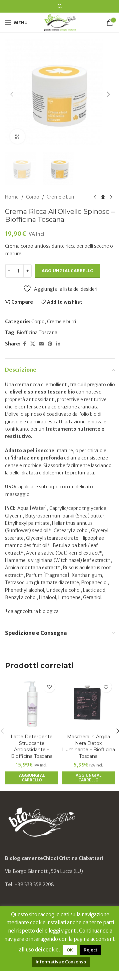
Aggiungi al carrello (67, 270)
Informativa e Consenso (61, 962)
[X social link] (32, 343)
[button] (11, 94)
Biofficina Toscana (37, 332)
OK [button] (70, 950)
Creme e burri (61, 197)
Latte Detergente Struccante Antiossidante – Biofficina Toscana (32, 746)
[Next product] (111, 197)
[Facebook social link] (24, 343)
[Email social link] (41, 343)
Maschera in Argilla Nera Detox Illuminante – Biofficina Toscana (88, 746)
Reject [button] (90, 950)
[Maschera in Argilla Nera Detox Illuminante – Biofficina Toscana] (88, 704)
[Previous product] (95, 197)
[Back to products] (103, 197)
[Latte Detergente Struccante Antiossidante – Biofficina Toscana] (31, 704)
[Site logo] (60, 22)
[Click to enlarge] (17, 136)
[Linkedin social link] (58, 343)
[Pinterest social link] (50, 343)
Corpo (32, 197)
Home (12, 197)
